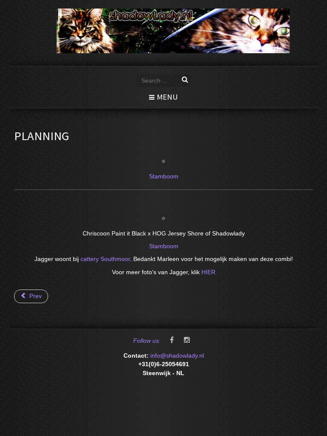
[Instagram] (187, 340)
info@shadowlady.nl (177, 356)
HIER (208, 272)
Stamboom (163, 176)
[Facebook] (171, 340)
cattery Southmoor (105, 259)
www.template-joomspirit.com (325, 411)
